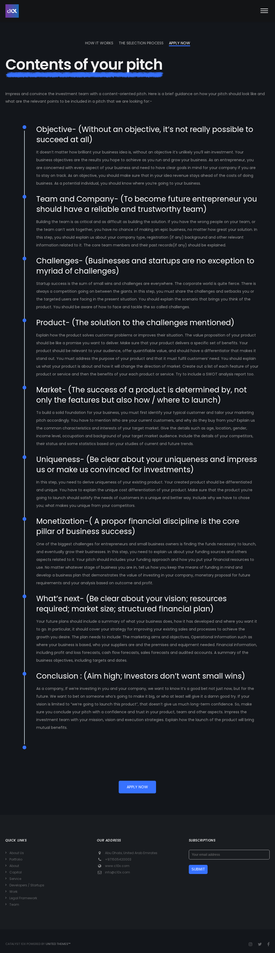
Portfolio (15, 859)
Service (15, 878)
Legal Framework (23, 898)
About (14, 866)
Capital (15, 872)
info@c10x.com (117, 872)
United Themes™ (58, 944)
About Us (16, 853)
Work (13, 891)
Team (14, 904)
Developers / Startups (26, 885)
